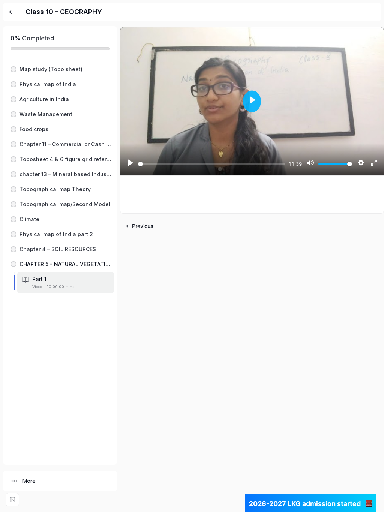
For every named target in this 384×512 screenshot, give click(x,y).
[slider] (211, 164)
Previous (142, 226)
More (29, 481)
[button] (60, 69)
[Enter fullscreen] (12, 499)
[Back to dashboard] (12, 12)
